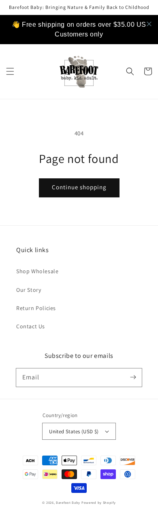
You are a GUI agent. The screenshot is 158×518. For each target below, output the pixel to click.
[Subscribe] (133, 377)
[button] (10, 71)
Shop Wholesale (37, 271)
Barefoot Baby (68, 502)
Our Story (28, 289)
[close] (149, 24)
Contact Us (30, 326)
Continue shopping (79, 187)
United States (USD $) (73, 431)
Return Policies (36, 308)
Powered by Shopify (98, 502)
